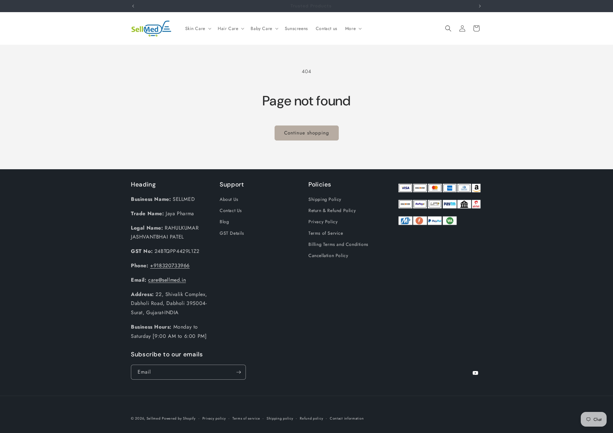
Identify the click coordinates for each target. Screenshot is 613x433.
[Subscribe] (238, 372)
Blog (224, 221)
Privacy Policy (322, 221)
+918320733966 (170, 265)
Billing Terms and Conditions (338, 244)
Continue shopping (306, 132)
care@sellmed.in (167, 280)
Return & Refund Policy (332, 210)
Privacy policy (214, 418)
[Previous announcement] (133, 6)
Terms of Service (325, 233)
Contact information (347, 418)
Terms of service (246, 418)
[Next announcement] (480, 6)
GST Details (232, 233)
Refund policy (311, 418)
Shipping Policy (324, 199)
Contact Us (231, 210)
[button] (197, 28)
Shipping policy (280, 418)
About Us (229, 199)
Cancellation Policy (328, 255)
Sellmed (154, 418)
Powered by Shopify (179, 418)
